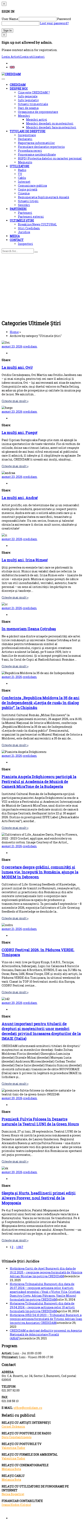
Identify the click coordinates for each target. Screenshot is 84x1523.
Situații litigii (28, 201)
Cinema (24, 193)
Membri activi (36, 120)
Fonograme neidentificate (37, 154)
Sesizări (24, 205)
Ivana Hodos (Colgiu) (16, 1505)
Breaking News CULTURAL (37, 224)
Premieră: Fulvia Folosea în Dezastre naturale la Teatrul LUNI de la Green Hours (40, 1121)
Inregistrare (27, 135)
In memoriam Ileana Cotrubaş (29, 628)
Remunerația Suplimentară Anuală (43, 197)
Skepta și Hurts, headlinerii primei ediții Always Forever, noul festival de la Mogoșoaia (39, 1198)
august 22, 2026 (12, 539)
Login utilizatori (32, 57)
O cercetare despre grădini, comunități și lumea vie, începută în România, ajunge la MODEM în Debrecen (40, 872)
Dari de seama (28, 108)
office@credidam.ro (28, 1408)
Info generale (28, 96)
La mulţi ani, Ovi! (17, 367)
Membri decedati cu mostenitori (49, 123)
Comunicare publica (32, 185)
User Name (10, 19)
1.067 (19, 1247)
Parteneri (25, 213)
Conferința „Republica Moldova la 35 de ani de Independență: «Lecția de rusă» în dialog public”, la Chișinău (41, 702)
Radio (22, 170)
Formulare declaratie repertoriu (41, 147)
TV (20, 174)
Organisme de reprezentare (38, 112)
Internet (24, 182)
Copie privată (27, 189)
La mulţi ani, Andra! (20, 497)
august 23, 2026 (12, 346)
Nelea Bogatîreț (13, 1494)
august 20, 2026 (12, 1003)
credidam (30, 346)
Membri (24, 116)
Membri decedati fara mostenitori (51, 127)
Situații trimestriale (33, 104)
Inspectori (25, 244)
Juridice (24, 232)
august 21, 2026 (12, 608)
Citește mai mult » (15, 401)
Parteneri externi (31, 217)
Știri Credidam (29, 228)
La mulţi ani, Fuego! (19, 432)
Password (64, 19)
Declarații (25, 139)
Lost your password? (54, 23)
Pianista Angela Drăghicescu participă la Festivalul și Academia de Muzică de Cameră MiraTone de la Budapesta (39, 781)
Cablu (22, 178)
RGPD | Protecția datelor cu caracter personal (50, 158)
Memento (25, 162)
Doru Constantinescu (16, 1437)
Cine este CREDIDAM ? (34, 92)
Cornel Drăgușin (13, 1426)
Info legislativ (28, 100)
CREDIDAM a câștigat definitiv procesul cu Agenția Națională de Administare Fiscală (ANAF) (46, 1334)
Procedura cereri (30, 151)
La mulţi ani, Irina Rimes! (25, 559)
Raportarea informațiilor (36, 143)
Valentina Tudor (13, 1448)
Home (14, 332)
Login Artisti (11, 57)
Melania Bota (11, 1469)
